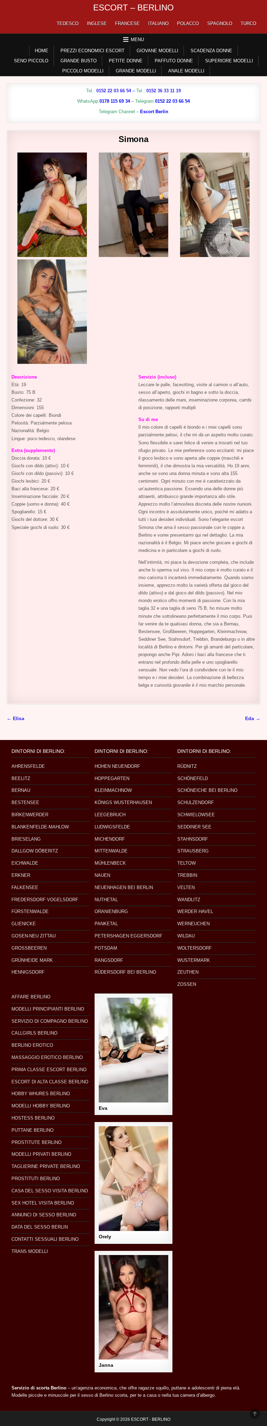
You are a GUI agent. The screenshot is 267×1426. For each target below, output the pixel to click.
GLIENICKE (23, 923)
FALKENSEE (24, 887)
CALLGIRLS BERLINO (34, 1033)
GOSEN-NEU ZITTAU (33, 935)
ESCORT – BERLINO (133, 7)
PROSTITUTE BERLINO (36, 1142)
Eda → (252, 718)
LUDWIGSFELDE (112, 826)
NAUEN (102, 875)
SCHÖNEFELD (192, 778)
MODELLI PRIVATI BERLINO (41, 1154)
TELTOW (186, 863)
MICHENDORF (110, 839)
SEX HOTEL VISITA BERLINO (42, 1203)
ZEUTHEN (188, 972)
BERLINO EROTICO (32, 1045)
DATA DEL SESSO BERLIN (39, 1227)
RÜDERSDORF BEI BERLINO (125, 972)
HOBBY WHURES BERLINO (40, 1093)
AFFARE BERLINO (30, 996)
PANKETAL (106, 923)
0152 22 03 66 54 (113, 90)
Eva (103, 1108)
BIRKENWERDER (29, 814)
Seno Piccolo (31, 60)
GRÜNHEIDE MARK (32, 960)
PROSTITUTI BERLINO (35, 1178)
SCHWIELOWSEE (196, 814)
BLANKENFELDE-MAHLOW (40, 826)
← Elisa (15, 718)
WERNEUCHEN (193, 923)
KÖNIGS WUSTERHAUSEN (123, 802)
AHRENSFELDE (28, 766)
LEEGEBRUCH (110, 814)
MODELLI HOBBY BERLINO (40, 1105)
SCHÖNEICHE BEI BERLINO (207, 790)
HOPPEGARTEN (112, 778)
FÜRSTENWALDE (30, 911)
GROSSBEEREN (29, 948)
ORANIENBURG (111, 911)
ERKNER (20, 875)
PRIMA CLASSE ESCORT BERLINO (49, 1069)
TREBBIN (187, 875)
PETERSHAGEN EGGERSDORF (128, 935)
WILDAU (186, 935)
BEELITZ (20, 778)
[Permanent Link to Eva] (133, 1050)
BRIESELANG (26, 839)
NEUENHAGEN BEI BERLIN (124, 887)
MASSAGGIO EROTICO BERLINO (47, 1057)
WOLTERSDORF (194, 948)
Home (41, 50)
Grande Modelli (136, 70)
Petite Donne (126, 60)
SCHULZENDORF (195, 802)
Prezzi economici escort (92, 50)
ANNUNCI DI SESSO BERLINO (43, 1214)
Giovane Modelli (157, 50)
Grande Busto (78, 60)
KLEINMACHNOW (113, 790)
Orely (105, 1236)
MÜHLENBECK (110, 863)
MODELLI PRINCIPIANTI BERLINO (47, 1009)
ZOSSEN (186, 984)
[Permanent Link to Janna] (133, 1307)
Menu (137, 39)
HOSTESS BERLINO (33, 1118)
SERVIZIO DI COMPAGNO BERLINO (49, 1021)
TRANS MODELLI (29, 1251)
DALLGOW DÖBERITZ (34, 851)
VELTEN (186, 887)
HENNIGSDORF (27, 972)
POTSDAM (106, 948)
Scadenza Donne (211, 50)
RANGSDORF (109, 960)
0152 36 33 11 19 (163, 90)
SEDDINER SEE (194, 826)
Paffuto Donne (174, 60)
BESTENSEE (25, 802)
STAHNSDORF (192, 839)
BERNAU (20, 790)
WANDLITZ (188, 899)
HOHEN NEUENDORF (117, 766)
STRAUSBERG (193, 851)
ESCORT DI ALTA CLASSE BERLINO (49, 1081)
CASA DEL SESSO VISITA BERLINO (49, 1190)
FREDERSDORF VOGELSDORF (44, 899)
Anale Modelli (186, 70)
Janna (106, 1365)
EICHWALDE (24, 863)
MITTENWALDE (111, 851)
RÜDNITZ (187, 766)
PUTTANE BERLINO (32, 1130)
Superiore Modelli (229, 60)
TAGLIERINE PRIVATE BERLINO (45, 1166)
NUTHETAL (106, 899)
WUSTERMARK (193, 960)
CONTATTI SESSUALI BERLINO (45, 1239)
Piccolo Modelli (83, 70)
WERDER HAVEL (195, 911)
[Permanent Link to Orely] (133, 1178)
